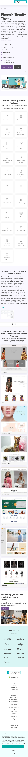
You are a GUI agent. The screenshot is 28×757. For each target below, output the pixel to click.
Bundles (14, 713)
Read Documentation (6, 40)
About (14, 683)
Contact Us (14, 687)
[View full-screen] (25, 71)
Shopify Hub (14, 727)
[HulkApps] (20, 2)
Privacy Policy (21, 743)
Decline (13, 750)
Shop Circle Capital (14, 707)
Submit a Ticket (14, 689)
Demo (17, 67)
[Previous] (2, 82)
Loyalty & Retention (14, 699)
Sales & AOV (14, 695)
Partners (14, 709)
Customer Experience (14, 697)
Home (2, 8)
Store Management (14, 701)
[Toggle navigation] (2, 2)
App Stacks (14, 711)
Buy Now (5, 608)
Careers (14, 685)
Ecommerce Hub (14, 725)
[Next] (26, 82)
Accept (13, 746)
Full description (5, 308)
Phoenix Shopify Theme (9, 8)
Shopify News (14, 721)
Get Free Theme (7, 67)
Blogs (14, 719)
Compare (14, 723)
